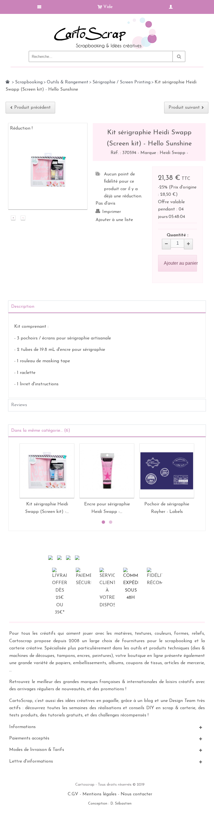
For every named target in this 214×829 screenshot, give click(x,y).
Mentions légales (99, 794)
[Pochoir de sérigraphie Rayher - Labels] (166, 471)
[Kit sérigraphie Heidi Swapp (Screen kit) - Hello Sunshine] (13, 219)
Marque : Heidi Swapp (163, 153)
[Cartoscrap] (107, 19)
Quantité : (177, 235)
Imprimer (111, 212)
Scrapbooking (29, 82)
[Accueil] (7, 82)
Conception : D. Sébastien (110, 803)
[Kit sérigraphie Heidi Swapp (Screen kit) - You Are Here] (47, 471)
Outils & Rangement (67, 82)
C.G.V (73, 794)
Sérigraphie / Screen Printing (121, 82)
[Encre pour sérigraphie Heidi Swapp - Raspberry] (107, 471)
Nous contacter (136, 794)
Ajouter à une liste (114, 220)
